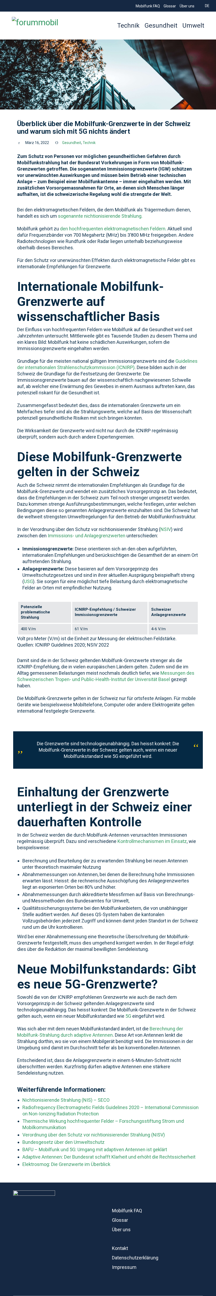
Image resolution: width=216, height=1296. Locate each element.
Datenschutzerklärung (135, 1257)
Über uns (121, 1229)
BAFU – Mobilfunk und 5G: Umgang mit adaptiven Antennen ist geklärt (94, 1149)
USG (28, 581)
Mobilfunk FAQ (127, 1210)
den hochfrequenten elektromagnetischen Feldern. (114, 228)
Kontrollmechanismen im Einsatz (152, 841)
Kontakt (120, 1248)
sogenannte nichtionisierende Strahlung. (100, 216)
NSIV (165, 529)
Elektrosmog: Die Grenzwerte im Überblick (66, 1164)
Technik (89, 143)
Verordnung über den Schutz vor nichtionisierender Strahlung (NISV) (93, 1135)
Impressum (124, 1267)
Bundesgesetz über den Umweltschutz (63, 1142)
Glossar (120, 1220)
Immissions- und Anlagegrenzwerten (86, 535)
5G (128, 1016)
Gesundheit (71, 143)
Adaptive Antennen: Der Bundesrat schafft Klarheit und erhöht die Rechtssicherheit (108, 1157)
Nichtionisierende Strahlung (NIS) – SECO (66, 1100)
